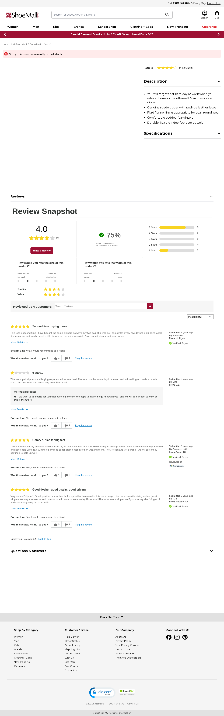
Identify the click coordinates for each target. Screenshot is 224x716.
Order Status (72, 641)
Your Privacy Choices (127, 645)
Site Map (70, 661)
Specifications (158, 133)
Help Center (72, 636)
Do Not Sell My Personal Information (112, 713)
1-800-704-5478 (115, 703)
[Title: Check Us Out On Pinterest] (185, 637)
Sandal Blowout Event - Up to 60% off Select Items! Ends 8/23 (112, 34)
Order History (72, 645)
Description (156, 81)
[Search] (167, 15)
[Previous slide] (5, 34)
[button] (102, 692)
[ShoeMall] (22, 15)
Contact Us (71, 670)
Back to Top (44, 539)
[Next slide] (219, 34)
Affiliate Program (125, 653)
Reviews (17, 196)
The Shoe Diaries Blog (128, 657)
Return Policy (72, 653)
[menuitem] (13, 27)
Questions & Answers (28, 551)
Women (13, 26)
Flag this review (83, 358)
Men (36, 26)
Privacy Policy (123, 641)
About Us (120, 636)
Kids (56, 26)
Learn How (213, 3)
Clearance (209, 26)
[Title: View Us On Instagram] (177, 637)
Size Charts (71, 666)
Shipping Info (72, 649)
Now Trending (177, 26)
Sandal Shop (107, 26)
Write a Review (42, 250)
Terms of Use (122, 649)
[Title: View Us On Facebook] (169, 637)
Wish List (69, 657)
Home (6, 44)
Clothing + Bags (141, 26)
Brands (79, 26)
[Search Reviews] (150, 306)
